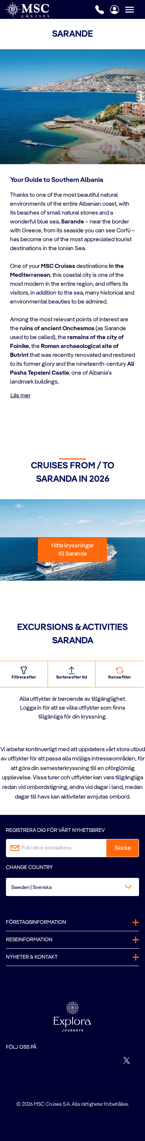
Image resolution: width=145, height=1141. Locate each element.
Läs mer (20, 396)
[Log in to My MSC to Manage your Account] (114, 9)
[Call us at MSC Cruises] (99, 9)
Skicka (122, 848)
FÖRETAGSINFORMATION (36, 922)
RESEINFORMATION (29, 939)
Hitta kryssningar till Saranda (72, 550)
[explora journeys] (72, 1016)
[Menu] (135, 9)
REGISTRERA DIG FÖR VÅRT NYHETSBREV (55, 830)
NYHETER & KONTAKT (32, 957)
